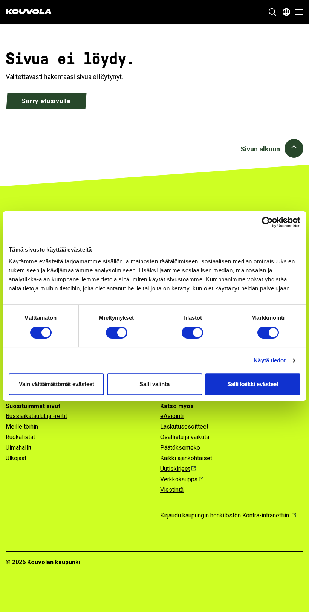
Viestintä (172, 489)
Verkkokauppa (178, 479)
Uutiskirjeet (175, 468)
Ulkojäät (16, 458)
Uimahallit (18, 447)
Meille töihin (22, 426)
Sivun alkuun (260, 149)
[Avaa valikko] (297, 12)
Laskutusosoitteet (184, 426)
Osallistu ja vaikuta (184, 437)
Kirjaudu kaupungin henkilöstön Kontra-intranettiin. (225, 515)
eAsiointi (172, 416)
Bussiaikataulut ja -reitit (36, 416)
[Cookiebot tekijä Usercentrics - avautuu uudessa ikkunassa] (267, 222)
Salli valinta (154, 384)
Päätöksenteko (180, 447)
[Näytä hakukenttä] (272, 12)
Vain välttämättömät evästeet (56, 384)
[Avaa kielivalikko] (286, 12)
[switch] (116, 333)
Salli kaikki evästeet (252, 384)
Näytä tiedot (270, 360)
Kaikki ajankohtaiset (186, 458)
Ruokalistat (20, 437)
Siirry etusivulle (46, 101)
